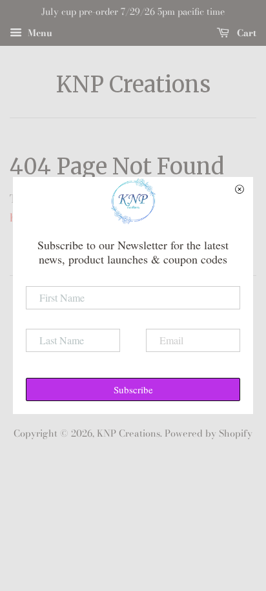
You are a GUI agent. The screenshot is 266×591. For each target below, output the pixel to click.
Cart (245, 33)
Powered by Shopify (208, 433)
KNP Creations (133, 85)
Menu (38, 33)
